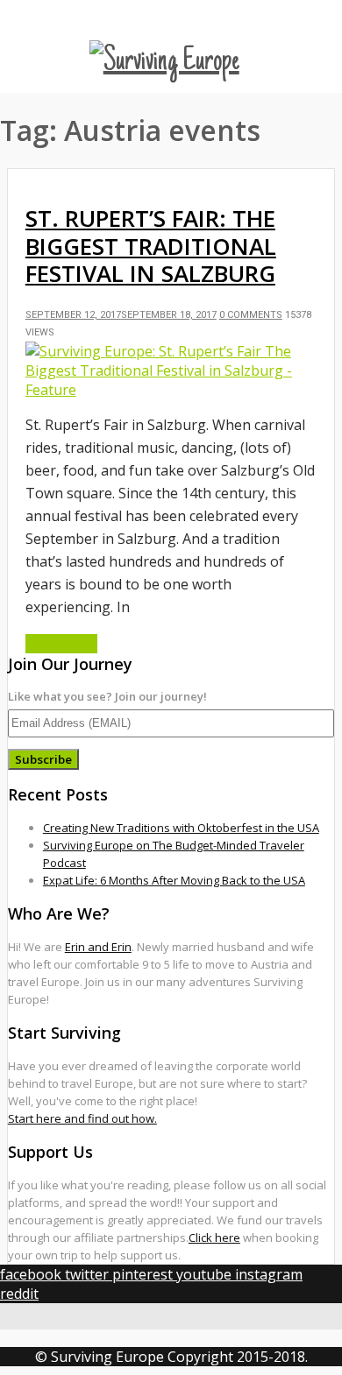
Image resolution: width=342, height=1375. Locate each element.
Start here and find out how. (82, 1118)
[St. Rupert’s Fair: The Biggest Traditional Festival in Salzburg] (171, 389)
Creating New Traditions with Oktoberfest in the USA (181, 828)
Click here (214, 1237)
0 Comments (250, 315)
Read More (61, 643)
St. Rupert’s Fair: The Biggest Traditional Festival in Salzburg (150, 245)
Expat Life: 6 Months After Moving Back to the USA (174, 880)
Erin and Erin (98, 947)
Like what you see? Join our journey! (107, 696)
